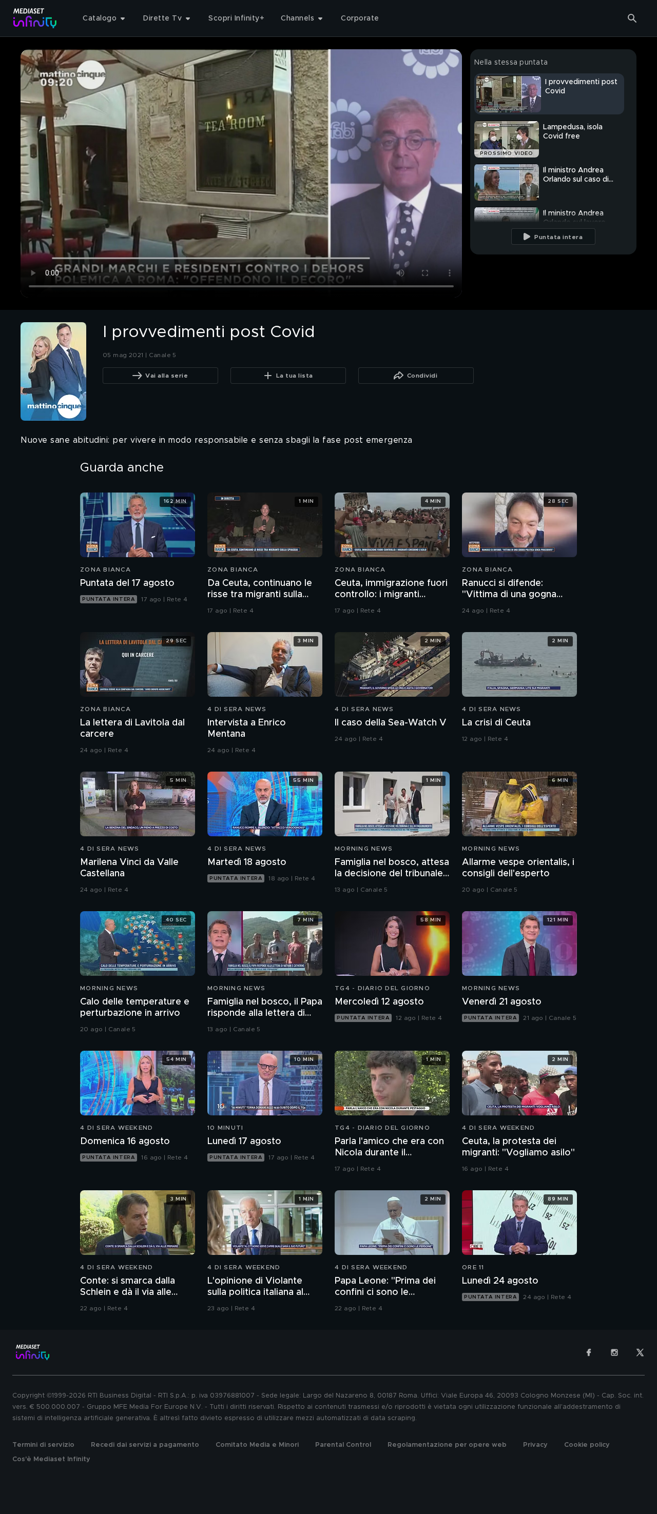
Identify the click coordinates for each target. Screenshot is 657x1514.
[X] (640, 1352)
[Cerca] (632, 18)
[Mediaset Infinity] (35, 18)
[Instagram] (614, 1352)
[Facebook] (588, 1352)
